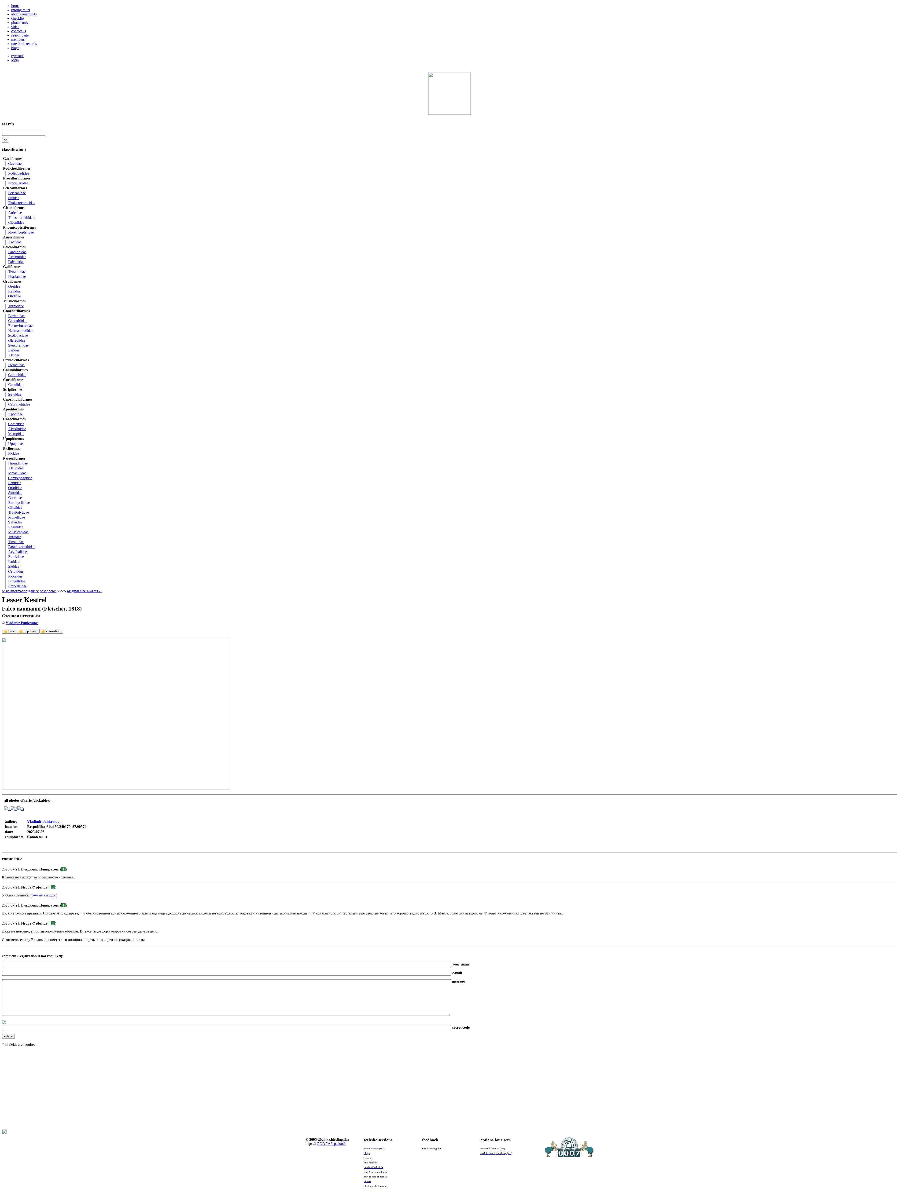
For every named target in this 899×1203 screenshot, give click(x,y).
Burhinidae (16, 316)
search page (20, 35)
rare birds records (24, 44)
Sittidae (13, 566)
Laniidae (14, 483)
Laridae (13, 350)
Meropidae (16, 434)
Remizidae (16, 557)
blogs (15, 48)
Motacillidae (17, 473)
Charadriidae (17, 321)
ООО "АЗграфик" (331, 1144)
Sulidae (13, 198)
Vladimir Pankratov (22, 623)
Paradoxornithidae (21, 547)
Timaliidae (16, 542)
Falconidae (16, 262)
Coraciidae (16, 424)
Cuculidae (15, 385)
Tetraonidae (17, 272)
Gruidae (14, 286)
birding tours (20, 10)
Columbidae (17, 375)
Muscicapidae (18, 532)
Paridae (13, 561)
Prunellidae (16, 517)
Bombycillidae (19, 503)
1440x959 (84, 591)
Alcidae (14, 355)
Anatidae (15, 242)
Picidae (13, 453)
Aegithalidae (17, 552)
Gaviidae (15, 163)
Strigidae (14, 394)
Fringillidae (16, 581)
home (15, 6)
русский (17, 56)
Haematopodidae (20, 331)
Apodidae (15, 414)
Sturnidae (15, 493)
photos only (20, 23)
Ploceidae (15, 576)
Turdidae (14, 537)
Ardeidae (15, 213)
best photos (48, 591)
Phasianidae (17, 276)
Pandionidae (17, 252)
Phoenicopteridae (21, 232)
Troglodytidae (18, 512)
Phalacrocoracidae (21, 203)
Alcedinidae (17, 429)
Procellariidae (18, 183)
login (15, 60)
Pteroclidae (16, 365)
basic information (14, 591)
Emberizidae (17, 586)
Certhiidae (15, 571)
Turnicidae (16, 306)
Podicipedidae (18, 173)
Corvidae (15, 498)
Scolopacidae (18, 335)
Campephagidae (20, 478)
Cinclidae (15, 507)
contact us (18, 31)
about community (24, 14)
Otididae (14, 296)
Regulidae (15, 527)
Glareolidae (16, 340)
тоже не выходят (43, 895)
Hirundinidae (18, 463)
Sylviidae (15, 522)
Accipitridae (17, 257)
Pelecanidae (17, 193)
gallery (34, 591)
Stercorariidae (18, 345)
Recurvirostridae (20, 326)
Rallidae (14, 291)
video (15, 27)
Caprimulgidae (19, 404)
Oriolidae (15, 488)
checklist (17, 18)
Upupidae (15, 444)
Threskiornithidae (21, 217)
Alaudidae (15, 468)
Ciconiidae (16, 222)
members (18, 39)
